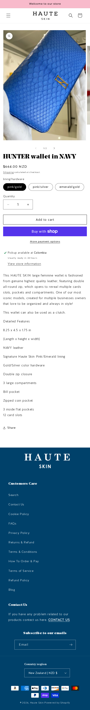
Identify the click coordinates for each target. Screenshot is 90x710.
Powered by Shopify (57, 702)
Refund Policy (18, 580)
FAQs (12, 524)
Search (13, 495)
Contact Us (16, 504)
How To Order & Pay (23, 561)
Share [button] (11, 428)
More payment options (45, 241)
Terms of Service (21, 571)
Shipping (8, 172)
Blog (11, 590)
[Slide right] (54, 148)
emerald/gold (69, 187)
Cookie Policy (18, 514)
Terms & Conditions (22, 552)
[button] (8, 15)
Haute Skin (37, 702)
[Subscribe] (71, 645)
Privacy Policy (19, 533)
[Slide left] (35, 148)
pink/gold (15, 187)
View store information (24, 264)
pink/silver (41, 187)
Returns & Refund (21, 542)
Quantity (9, 196)
